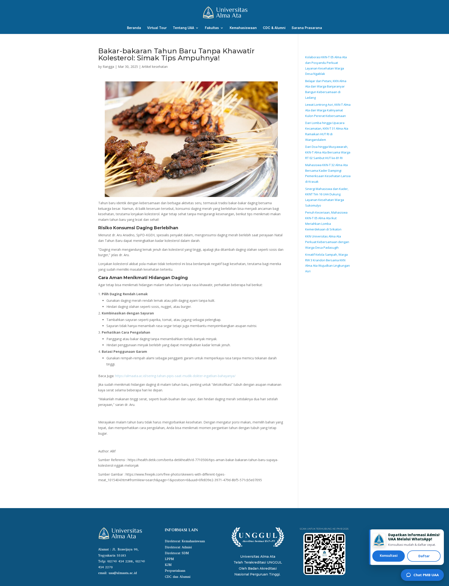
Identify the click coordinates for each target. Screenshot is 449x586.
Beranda (134, 28)
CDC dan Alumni (177, 577)
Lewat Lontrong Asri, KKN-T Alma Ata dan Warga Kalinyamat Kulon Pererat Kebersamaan (328, 110)
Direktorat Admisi (178, 547)
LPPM (169, 559)
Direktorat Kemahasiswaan (185, 541)
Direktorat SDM (177, 553)
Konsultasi (389, 555)
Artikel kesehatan (155, 66)
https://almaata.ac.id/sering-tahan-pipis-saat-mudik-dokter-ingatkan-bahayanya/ (175, 376)
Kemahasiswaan (243, 28)
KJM (168, 565)
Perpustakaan (175, 570)
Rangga (108, 66)
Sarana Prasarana (307, 28)
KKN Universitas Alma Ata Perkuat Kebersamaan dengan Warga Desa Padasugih (327, 242)
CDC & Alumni (274, 28)
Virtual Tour (157, 28)
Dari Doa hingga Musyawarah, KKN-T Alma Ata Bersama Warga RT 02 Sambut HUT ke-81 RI (327, 152)
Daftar (424, 556)
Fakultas (212, 28)
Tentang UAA (183, 28)
